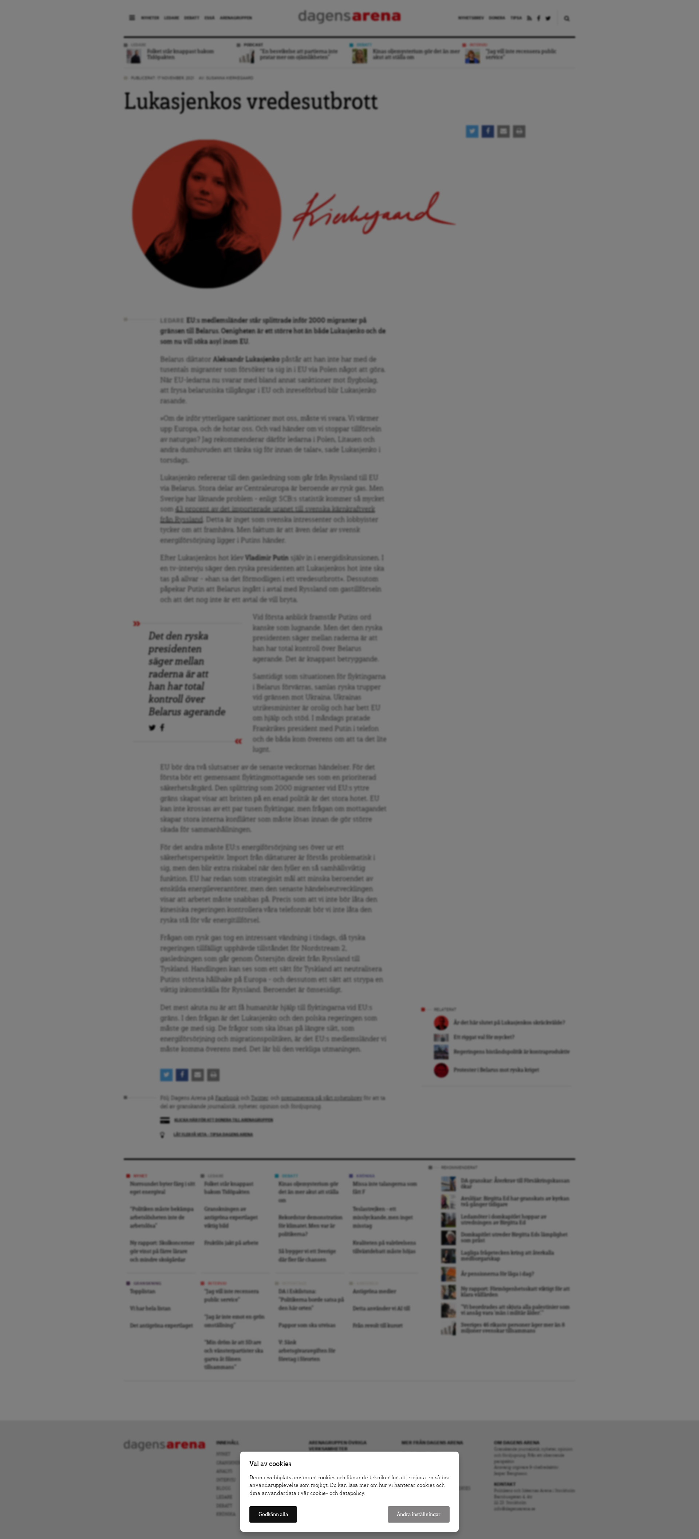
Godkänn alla (273, 1514)
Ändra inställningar (419, 1514)
